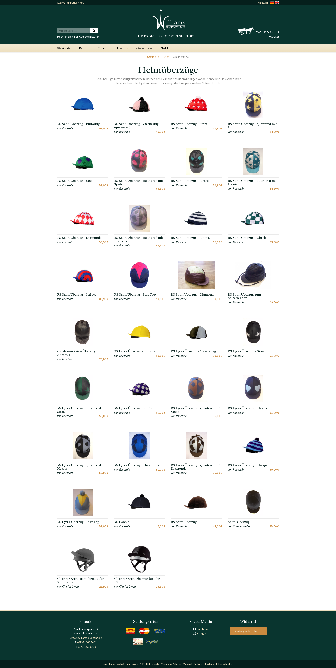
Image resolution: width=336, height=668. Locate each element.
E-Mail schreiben (224, 664)
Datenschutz (152, 664)
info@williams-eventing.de (86, 638)
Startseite (64, 48)
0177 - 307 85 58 (87, 646)
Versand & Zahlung (171, 664)
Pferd (102, 48)
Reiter (83, 48)
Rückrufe (209, 664)
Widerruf (187, 664)
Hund (121, 48)
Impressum (132, 664)
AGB (142, 664)
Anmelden (263, 2)
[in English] (277, 2)
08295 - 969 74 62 (87, 642)
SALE (165, 48)
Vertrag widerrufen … (248, 631)
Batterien (198, 664)
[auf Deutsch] (272, 2)
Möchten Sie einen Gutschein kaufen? (79, 36)
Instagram (202, 633)
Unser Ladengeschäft (114, 664)
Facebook (202, 629)
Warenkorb (267, 32)
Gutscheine (144, 48)
